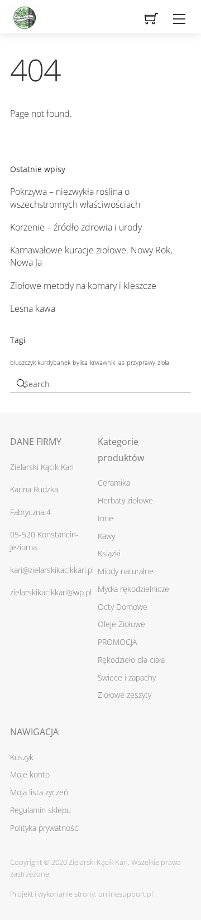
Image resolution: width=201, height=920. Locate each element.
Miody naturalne (126, 571)
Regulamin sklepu (40, 810)
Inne (105, 518)
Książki (109, 553)
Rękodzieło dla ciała (131, 659)
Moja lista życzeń (39, 792)
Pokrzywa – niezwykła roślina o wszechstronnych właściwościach (75, 197)
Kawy (106, 536)
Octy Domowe (122, 606)
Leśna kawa (32, 308)
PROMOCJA (117, 642)
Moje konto (30, 774)
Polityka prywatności (45, 828)
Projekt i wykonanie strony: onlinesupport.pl (81, 894)
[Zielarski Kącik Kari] (24, 14)
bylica (80, 362)
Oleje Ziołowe (121, 624)
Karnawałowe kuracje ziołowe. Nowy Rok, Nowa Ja (91, 256)
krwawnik (102, 362)
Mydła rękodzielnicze (133, 589)
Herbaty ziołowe (125, 500)
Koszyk (22, 757)
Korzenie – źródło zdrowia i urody (76, 227)
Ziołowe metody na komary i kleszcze (83, 286)
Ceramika (114, 482)
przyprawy (141, 362)
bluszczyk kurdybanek (40, 362)
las (121, 362)
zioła (163, 362)
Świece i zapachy (127, 677)
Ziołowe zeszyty (124, 694)
